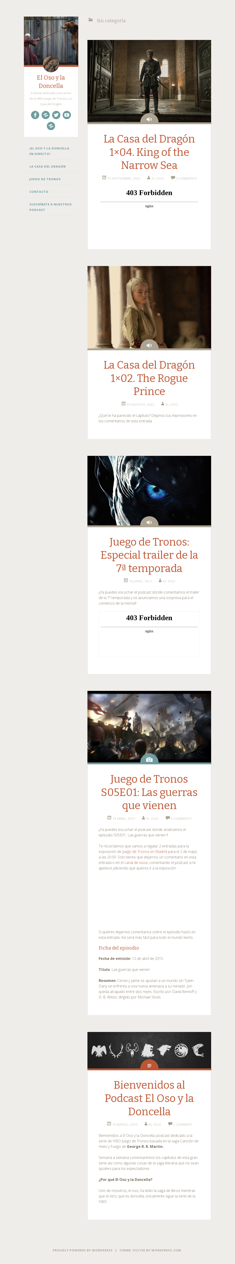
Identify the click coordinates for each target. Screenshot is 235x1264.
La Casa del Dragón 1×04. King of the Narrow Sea (149, 152)
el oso (158, 178)
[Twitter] (56, 115)
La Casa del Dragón (47, 166)
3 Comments (181, 818)
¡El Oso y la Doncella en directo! (49, 151)
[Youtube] (67, 115)
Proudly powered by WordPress (83, 1250)
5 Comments (186, 178)
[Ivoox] (46, 115)
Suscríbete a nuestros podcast (50, 207)
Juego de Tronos (45, 179)
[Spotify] (51, 126)
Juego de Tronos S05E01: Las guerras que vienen (149, 792)
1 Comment (182, 1124)
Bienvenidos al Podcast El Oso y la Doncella (149, 1098)
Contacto (38, 192)
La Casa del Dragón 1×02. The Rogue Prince (149, 378)
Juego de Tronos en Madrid (144, 851)
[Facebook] (35, 115)
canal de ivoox (136, 862)
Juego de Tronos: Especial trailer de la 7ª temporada (149, 555)
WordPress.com (166, 1250)
